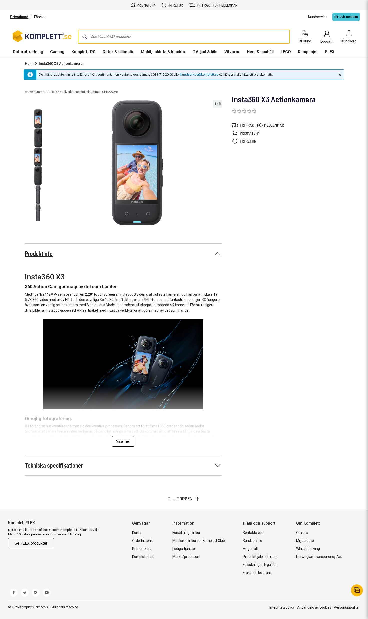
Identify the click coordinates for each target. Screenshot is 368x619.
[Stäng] (339, 75)
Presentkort (141, 549)
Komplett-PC (83, 51)
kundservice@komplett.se (199, 74)
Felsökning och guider (260, 565)
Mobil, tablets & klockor (163, 51)
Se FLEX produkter (31, 543)
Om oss (302, 533)
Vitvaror (232, 51)
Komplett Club (143, 557)
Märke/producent (186, 557)
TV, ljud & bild (205, 51)
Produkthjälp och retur (260, 557)
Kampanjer (308, 51)
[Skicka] (84, 37)
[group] (137, 162)
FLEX (329, 51)
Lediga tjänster (184, 549)
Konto (136, 533)
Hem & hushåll (260, 51)
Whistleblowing (308, 549)
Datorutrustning (28, 51)
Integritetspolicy (282, 607)
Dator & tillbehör (118, 51)
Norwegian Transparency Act (319, 557)
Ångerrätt (250, 549)
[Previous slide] (57, 163)
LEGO (286, 51)
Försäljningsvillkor (186, 533)
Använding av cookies (314, 607)
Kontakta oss (253, 533)
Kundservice (252, 541)
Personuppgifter (347, 607)
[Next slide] (217, 163)
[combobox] (184, 37)
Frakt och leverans (257, 573)
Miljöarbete (305, 541)
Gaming (57, 51)
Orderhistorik (142, 541)
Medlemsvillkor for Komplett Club (198, 541)
